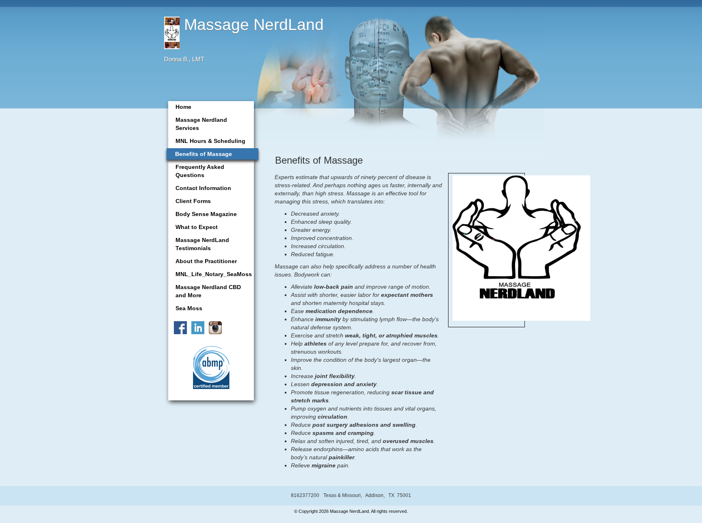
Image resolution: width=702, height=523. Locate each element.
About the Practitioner (206, 261)
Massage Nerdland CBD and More (208, 291)
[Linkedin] (196, 327)
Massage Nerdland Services (201, 124)
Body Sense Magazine (206, 214)
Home (183, 107)
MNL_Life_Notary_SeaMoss (214, 274)
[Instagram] (214, 327)
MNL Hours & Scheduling (210, 141)
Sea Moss (189, 308)
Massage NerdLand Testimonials (202, 244)
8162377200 (305, 495)
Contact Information (203, 188)
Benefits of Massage (203, 154)
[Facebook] (179, 327)
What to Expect (197, 227)
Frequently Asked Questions (200, 171)
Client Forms (193, 201)
